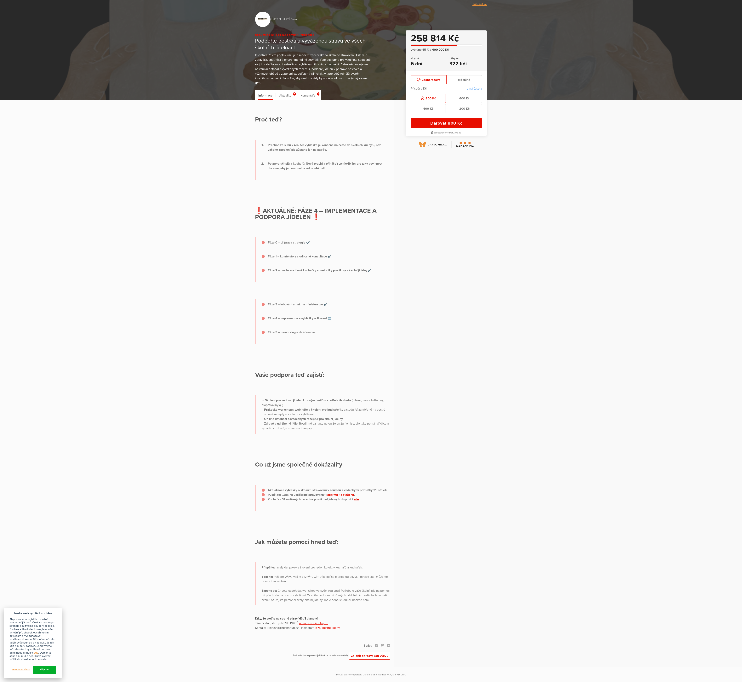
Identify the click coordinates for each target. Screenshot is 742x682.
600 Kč (464, 98)
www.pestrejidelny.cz (313, 623)
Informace (265, 95)
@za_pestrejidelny (327, 628)
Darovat (446, 123)
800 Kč (430, 98)
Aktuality (287, 95)
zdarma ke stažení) (340, 495)
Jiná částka (474, 89)
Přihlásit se (479, 4)
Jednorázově (431, 80)
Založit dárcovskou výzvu (369, 656)
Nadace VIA (384, 674)
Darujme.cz (369, 674)
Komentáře (310, 95)
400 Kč (428, 109)
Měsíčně (464, 80)
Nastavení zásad (21, 669)
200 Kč (464, 109)
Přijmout (44, 669)
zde (356, 499)
